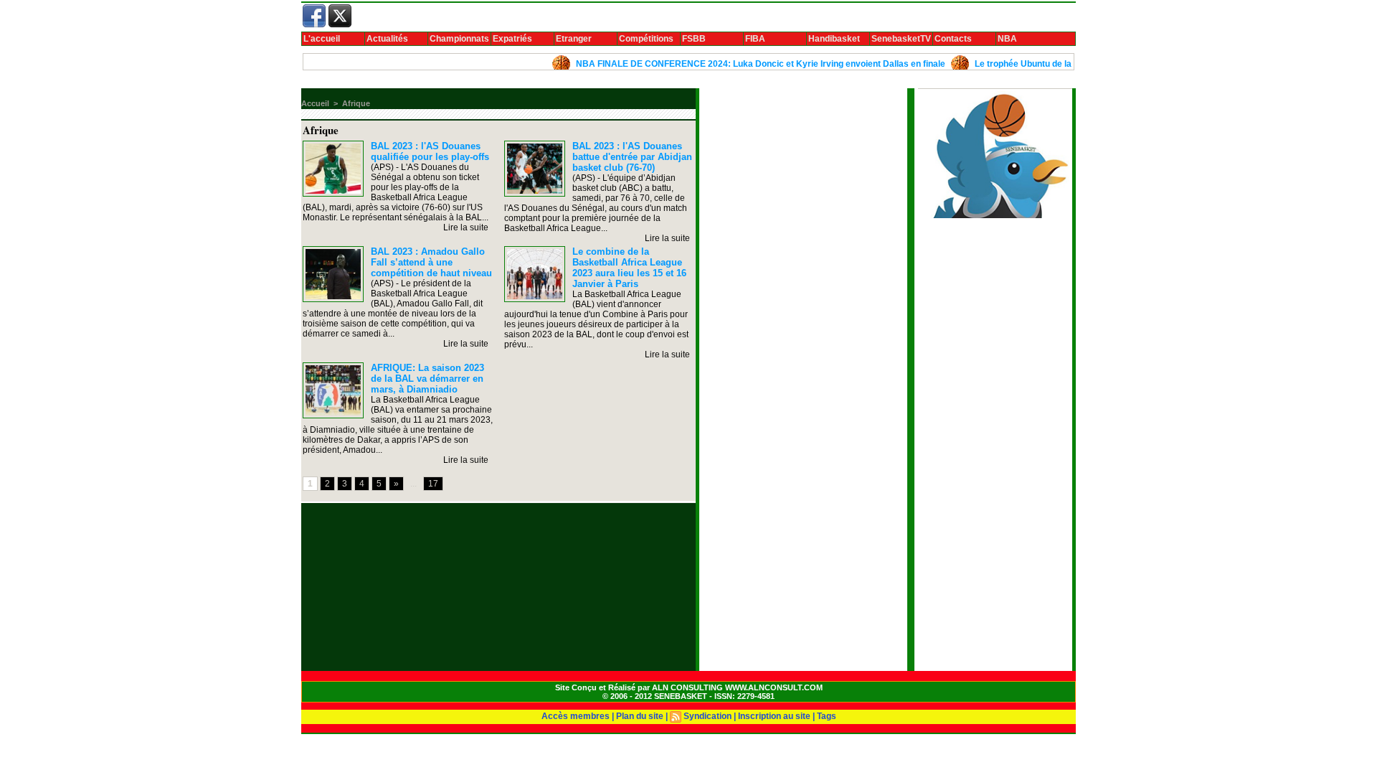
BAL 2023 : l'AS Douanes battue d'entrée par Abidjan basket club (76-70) (632, 157)
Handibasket (834, 39)
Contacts (953, 39)
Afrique (356, 103)
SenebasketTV (901, 39)
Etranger (574, 39)
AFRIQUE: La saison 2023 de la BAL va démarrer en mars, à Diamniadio (427, 378)
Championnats (459, 39)
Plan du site (639, 716)
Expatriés (512, 39)
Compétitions (646, 39)
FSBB (694, 39)
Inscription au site (774, 716)
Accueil (315, 103)
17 (433, 484)
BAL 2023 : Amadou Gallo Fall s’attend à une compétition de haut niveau (431, 262)
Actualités (387, 39)
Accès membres (575, 716)
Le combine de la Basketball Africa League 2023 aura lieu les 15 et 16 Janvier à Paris (629, 267)
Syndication (707, 716)
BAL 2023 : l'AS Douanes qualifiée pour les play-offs (430, 151)
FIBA (755, 39)
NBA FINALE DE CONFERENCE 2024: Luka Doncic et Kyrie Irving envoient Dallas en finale (742, 64)
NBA (1007, 39)
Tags (826, 716)
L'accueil (321, 39)
